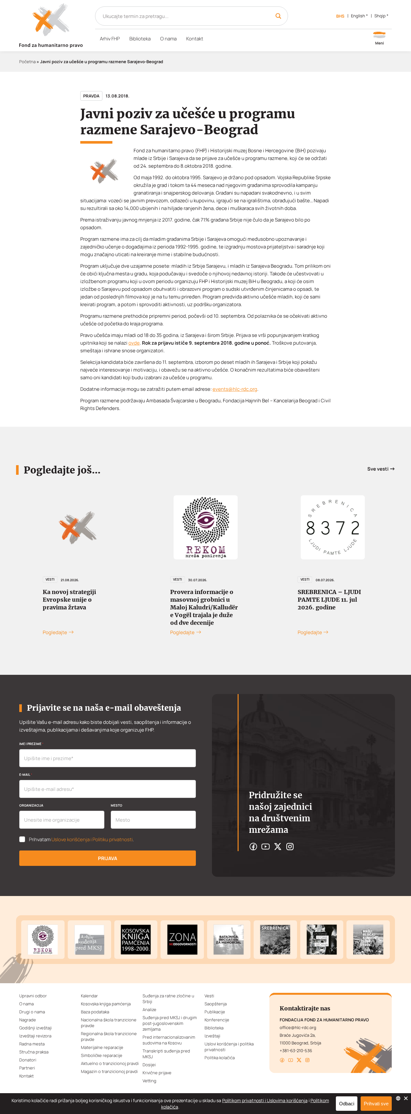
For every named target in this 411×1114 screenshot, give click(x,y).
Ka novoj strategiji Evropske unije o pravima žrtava (69, 599)
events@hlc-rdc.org (235, 389)
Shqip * (381, 16)
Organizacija (31, 805)
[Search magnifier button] (278, 16)
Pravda (91, 96)
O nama (168, 38)
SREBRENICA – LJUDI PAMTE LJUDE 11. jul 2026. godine (329, 599)
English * (359, 16)
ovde (134, 342)
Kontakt (194, 38)
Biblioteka (140, 38)
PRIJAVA (107, 858)
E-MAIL (25, 774)
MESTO (116, 805)
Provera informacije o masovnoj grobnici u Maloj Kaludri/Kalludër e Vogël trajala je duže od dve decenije (204, 607)
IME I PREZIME (31, 743)
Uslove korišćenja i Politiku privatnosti (92, 839)
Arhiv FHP (110, 38)
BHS (340, 16)
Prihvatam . (81, 839)
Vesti (50, 579)
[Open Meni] (379, 39)
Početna (27, 61)
